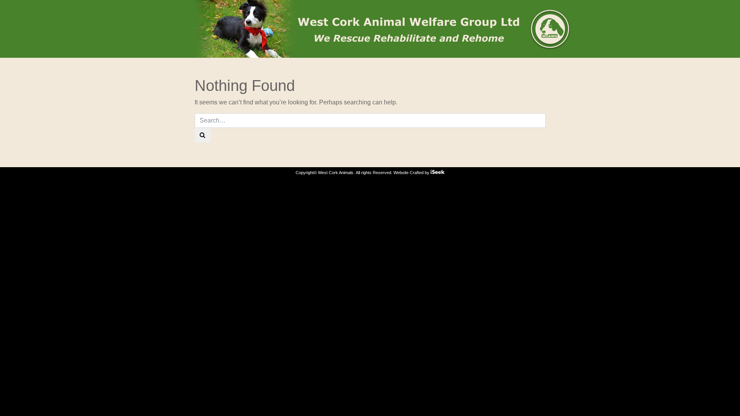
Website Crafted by (412, 172)
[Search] (202, 135)
